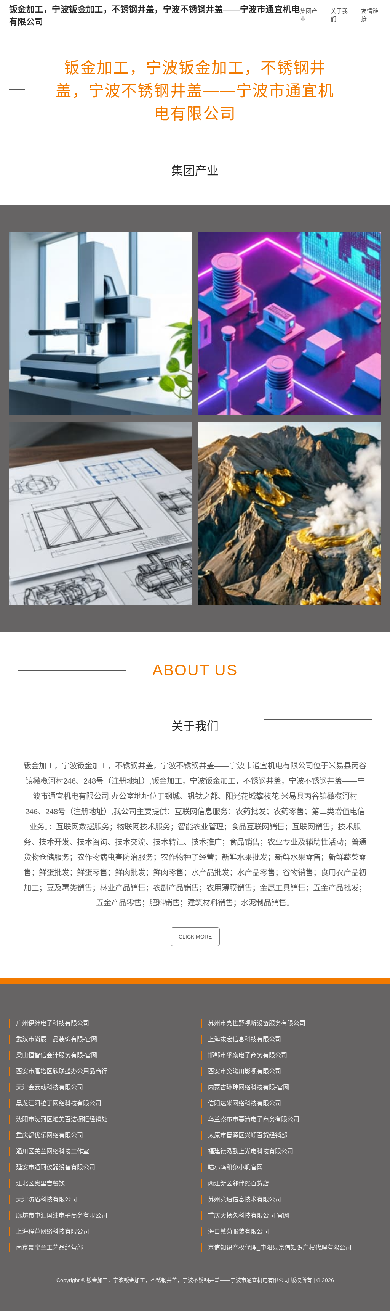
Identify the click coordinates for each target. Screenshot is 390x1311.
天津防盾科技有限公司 (46, 1199)
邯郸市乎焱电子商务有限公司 (247, 1055)
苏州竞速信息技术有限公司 (244, 1199)
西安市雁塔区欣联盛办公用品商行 (61, 1071)
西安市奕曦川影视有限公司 (244, 1071)
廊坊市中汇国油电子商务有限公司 (61, 1215)
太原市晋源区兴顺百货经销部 (247, 1135)
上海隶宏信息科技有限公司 (244, 1039)
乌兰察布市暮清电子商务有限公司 (253, 1119)
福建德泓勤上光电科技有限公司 (250, 1151)
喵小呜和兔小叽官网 (235, 1167)
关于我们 (339, 15)
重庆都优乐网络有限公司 (49, 1135)
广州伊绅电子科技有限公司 (52, 1023)
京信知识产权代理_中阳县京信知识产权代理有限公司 (280, 1247)
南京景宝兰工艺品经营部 (49, 1247)
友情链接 (369, 15)
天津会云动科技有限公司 (49, 1087)
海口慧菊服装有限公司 (238, 1231)
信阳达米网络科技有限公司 (244, 1103)
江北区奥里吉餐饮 (40, 1183)
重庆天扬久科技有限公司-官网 (248, 1215)
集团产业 (308, 15)
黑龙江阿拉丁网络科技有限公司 (58, 1103)
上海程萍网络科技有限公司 (52, 1231)
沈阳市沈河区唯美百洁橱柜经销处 (61, 1119)
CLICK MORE (195, 937)
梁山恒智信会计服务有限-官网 (56, 1055)
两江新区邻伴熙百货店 (238, 1183)
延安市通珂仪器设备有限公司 (55, 1167)
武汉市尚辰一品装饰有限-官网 (56, 1039)
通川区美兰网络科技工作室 (52, 1151)
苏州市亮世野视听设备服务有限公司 (256, 1023)
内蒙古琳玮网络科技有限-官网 (248, 1087)
